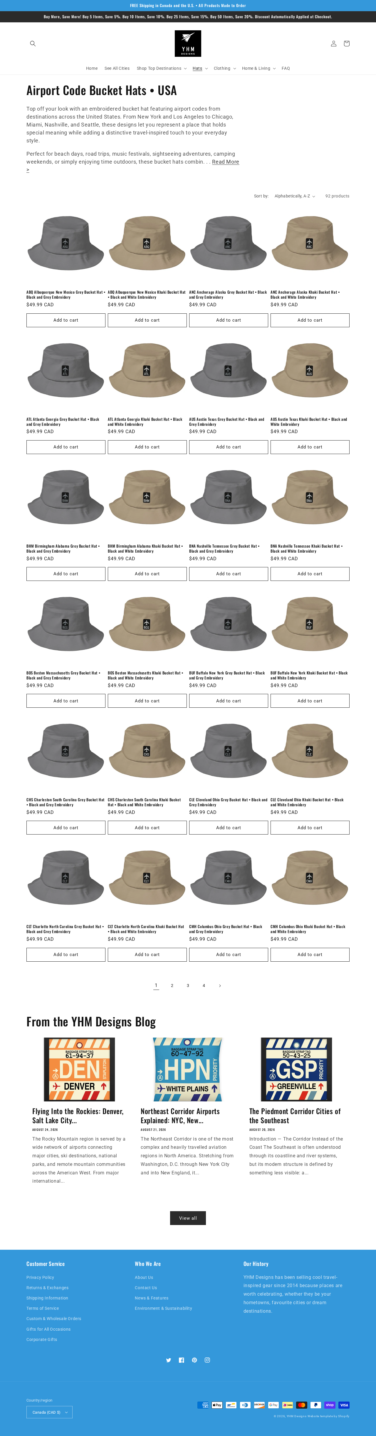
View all (188, 1218)
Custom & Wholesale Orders (53, 1318)
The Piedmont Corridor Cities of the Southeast (295, 1115)
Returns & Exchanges (47, 1287)
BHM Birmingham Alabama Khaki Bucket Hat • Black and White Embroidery (145, 549)
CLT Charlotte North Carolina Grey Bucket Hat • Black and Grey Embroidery (65, 929)
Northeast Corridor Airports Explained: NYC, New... (180, 1115)
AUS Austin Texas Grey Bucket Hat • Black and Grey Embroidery (226, 422)
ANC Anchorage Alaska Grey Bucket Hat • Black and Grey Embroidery (228, 295)
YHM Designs (297, 1416)
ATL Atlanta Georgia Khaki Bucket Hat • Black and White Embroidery (145, 422)
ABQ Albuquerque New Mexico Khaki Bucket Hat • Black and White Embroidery (147, 295)
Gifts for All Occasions (48, 1329)
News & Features (151, 1298)
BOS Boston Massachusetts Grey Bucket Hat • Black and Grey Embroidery (63, 675)
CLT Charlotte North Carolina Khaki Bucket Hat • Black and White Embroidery (146, 929)
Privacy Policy (40, 1277)
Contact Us (146, 1287)
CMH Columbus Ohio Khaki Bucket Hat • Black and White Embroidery (308, 929)
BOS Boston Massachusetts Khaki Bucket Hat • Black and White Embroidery (145, 675)
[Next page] (219, 985)
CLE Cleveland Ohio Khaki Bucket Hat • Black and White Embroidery (307, 802)
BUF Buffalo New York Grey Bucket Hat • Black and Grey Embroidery (227, 675)
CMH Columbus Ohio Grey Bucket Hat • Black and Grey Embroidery (225, 929)
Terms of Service (42, 1308)
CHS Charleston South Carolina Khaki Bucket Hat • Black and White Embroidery (144, 802)
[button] (32, 43)
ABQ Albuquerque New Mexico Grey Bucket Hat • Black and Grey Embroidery (65, 295)
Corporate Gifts (41, 1339)
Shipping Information (47, 1298)
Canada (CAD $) (47, 1412)
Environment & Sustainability (163, 1308)
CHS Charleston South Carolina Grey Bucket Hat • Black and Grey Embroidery (65, 802)
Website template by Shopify (329, 1416)
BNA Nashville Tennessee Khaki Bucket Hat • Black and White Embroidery (307, 549)
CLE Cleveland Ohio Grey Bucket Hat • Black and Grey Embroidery (228, 802)
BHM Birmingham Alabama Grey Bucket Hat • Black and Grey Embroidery (63, 549)
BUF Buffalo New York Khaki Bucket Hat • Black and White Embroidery (309, 675)
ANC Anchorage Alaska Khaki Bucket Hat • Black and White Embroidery (305, 295)
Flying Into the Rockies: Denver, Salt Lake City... (77, 1115)
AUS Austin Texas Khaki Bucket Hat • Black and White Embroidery (309, 422)
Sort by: (261, 196)
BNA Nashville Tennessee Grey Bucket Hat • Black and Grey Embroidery (224, 549)
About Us (144, 1277)
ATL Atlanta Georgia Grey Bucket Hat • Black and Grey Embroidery (62, 422)
